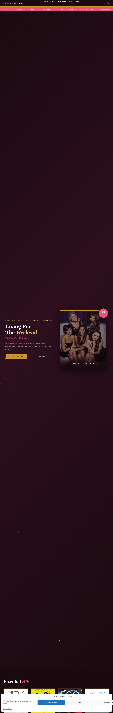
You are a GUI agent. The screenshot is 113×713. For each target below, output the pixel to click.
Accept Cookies (51, 702)
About (78, 2)
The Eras (62, 2)
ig (104, 3)
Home (46, 2)
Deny (80, 702)
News (53, 2)
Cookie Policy (7, 709)
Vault (71, 2)
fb (108, 3)
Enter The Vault (40, 356)
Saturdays (13, 3)
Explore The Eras (16, 356)
